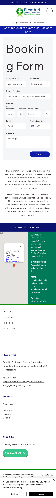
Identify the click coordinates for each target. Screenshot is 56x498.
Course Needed (13, 91)
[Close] (52, 481)
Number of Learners (10, 106)
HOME (7, 311)
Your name (34, 78)
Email (9, 121)
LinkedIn (7, 414)
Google (6, 417)
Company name (13, 78)
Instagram (8, 410)
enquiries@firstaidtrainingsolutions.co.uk (28, 2)
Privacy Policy (16, 487)
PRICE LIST (9, 323)
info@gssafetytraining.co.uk (17, 385)
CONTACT (9, 334)
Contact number (37, 121)
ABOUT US (9, 328)
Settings (14, 494)
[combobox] (34, 114)
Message (10, 133)
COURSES (9, 317)
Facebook (8, 404)
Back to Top (47, 475)
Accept (41, 494)
